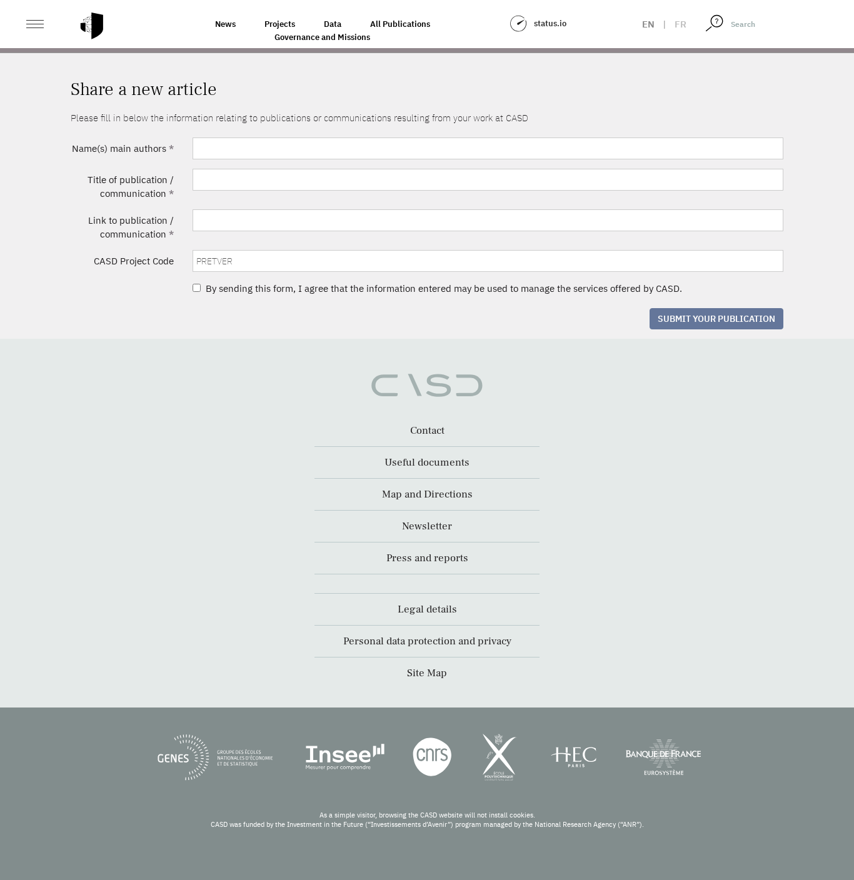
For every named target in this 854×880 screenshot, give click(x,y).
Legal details (427, 609)
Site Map (427, 673)
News (225, 24)
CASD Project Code (134, 261)
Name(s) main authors (123, 148)
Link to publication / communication (131, 226)
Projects (279, 24)
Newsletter (427, 526)
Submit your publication (716, 318)
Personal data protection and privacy (427, 641)
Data (332, 24)
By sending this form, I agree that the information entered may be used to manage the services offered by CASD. (441, 288)
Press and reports (427, 558)
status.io (550, 23)
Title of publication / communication (131, 186)
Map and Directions (427, 494)
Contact (427, 431)
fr (680, 24)
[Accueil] (91, 26)
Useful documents (427, 462)
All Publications (400, 24)
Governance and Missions (322, 37)
